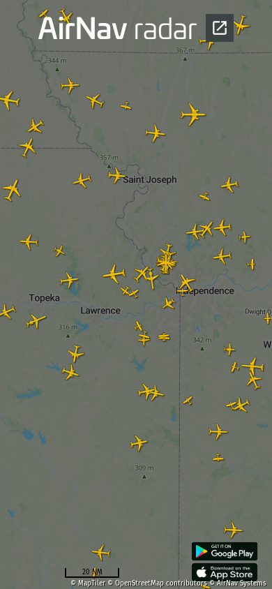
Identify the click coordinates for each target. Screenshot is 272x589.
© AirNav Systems (237, 583)
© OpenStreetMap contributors (157, 583)
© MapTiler (87, 583)
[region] (136, 294)
